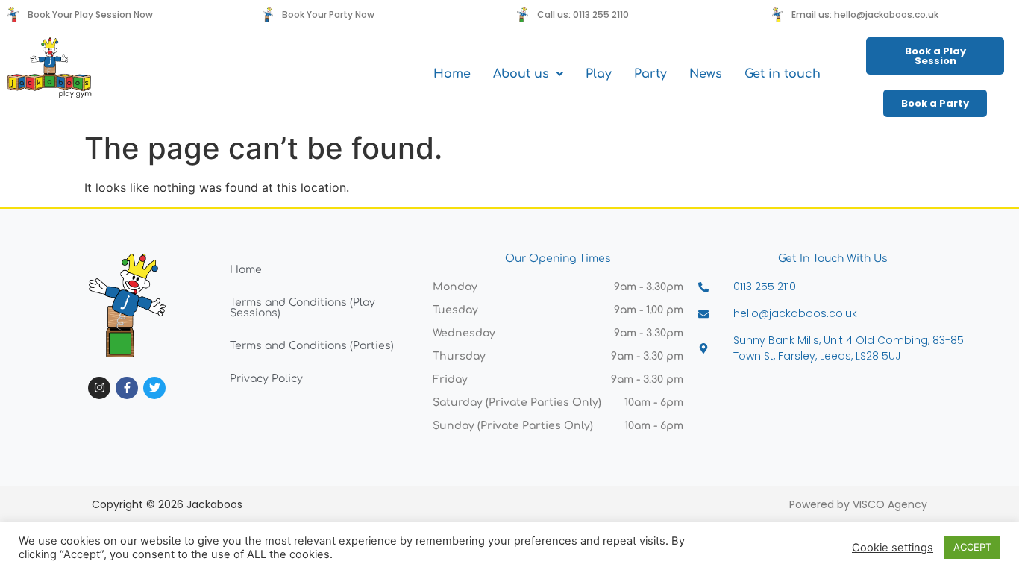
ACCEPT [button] (972, 547)
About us (521, 74)
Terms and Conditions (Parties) (312, 345)
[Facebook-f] (127, 388)
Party (650, 74)
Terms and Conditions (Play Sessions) (302, 308)
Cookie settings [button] (892, 547)
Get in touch (782, 74)
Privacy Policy (266, 378)
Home (452, 74)
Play (599, 74)
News (705, 74)
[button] (528, 74)
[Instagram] (99, 388)
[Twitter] (154, 388)
